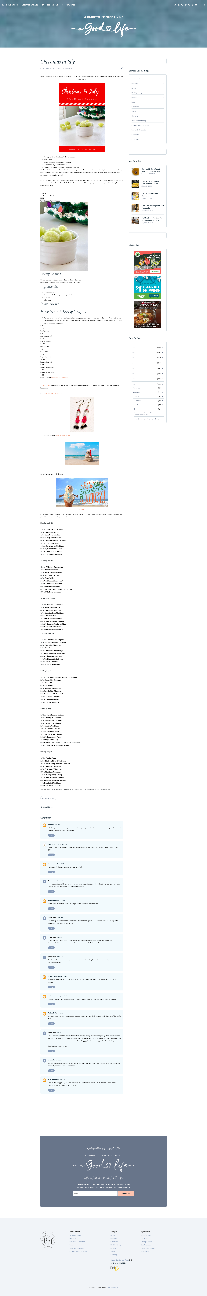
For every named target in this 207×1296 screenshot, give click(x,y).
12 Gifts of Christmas (52, 586)
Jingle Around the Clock (53, 549)
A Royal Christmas (51, 662)
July (134, 409)
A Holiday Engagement (54, 567)
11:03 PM (60, 881)
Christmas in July (48, 798)
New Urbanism (146, 1245)
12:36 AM (63, 1079)
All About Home (137, 79)
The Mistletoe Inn (51, 570)
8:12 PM (65, 976)
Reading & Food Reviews (140, 125)
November (136, 392)
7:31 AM (62, 900)
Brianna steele (53, 864)
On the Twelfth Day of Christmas (56, 694)
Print (42, 198)
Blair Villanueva (53, 1080)
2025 (133, 352)
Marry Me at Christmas (53, 618)
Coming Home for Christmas (55, 540)
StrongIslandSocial (55, 976)
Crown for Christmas (53, 723)
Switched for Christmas (52, 691)
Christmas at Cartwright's (53, 581)
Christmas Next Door (53, 772)
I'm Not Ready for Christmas (55, 642)
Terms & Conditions (148, 1248)
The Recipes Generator (59, 378)
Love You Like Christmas (54, 613)
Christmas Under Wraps (54, 651)
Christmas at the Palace (52, 551)
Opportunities (68, 5)
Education (135, 107)
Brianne (51, 825)
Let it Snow (49, 685)
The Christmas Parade (53, 572)
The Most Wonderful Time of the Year (58, 589)
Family (134, 88)
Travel (134, 111)
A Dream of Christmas (53, 554)
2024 (133, 358)
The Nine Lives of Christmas (55, 761)
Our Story (144, 1238)
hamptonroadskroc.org (62, 435)
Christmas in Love (53, 729)
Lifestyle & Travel (30, 5)
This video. (46, 385)
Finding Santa (51, 758)
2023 (133, 363)
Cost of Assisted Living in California (151, 194)
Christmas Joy (50, 616)
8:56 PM (62, 864)
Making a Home (146, 1242)
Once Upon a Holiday (53, 535)
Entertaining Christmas (53, 720)
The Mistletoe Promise (53, 688)
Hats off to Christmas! (53, 645)
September (137, 401)
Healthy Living (137, 93)
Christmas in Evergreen (55, 640)
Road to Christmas (52, 726)
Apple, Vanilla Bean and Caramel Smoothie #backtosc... (145, 414)
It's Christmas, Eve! (53, 702)
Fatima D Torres (53, 1013)
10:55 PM (65, 996)
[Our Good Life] (103, 26)
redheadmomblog (54, 996)
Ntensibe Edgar (54, 900)
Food (133, 102)
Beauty (134, 97)
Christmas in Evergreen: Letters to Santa (62, 677)
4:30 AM (61, 1060)
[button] (122, 68)
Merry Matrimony (51, 683)
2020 (134, 379)
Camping (135, 116)
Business (46, 5)
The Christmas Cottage (55, 715)
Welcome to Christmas (52, 627)
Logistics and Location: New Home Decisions (146, 420)
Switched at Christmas (55, 529)
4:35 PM (57, 824)
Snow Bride (49, 578)
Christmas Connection (53, 610)
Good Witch (48, 786)
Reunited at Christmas (55, 605)
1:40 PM (62, 1013)
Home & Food (12, 5)
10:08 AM (60, 937)
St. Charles (135, 139)
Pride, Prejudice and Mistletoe (55, 780)
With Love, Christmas (53, 592)
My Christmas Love (52, 648)
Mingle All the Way (51, 740)
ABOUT (55, 5)
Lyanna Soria (52, 1060)
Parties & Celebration (139, 130)
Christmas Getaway (52, 532)
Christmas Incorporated (53, 656)
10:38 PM (60, 1032)
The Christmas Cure (52, 607)
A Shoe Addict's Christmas (54, 621)
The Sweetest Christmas (54, 630)
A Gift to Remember (52, 664)
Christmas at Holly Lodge (53, 659)
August (135, 405)
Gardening (135, 135)
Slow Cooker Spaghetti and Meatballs (152, 207)
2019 (133, 384)
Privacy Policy (146, 1251)
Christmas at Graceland (53, 583)
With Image (44, 201)
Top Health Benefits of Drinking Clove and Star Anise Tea (150, 170)
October (136, 396)
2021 (133, 374)
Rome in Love (49, 742)
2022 (133, 368)
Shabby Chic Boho (54, 844)
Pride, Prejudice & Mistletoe (54, 653)
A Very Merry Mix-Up (54, 775)
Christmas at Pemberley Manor (55, 624)
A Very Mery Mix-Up (53, 538)
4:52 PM (64, 844)
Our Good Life (113, 1287)
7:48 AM (60, 917)
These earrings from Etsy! (52, 393)
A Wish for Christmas (52, 697)
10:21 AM (60, 957)
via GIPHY (81, 509)
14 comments (67, 68)
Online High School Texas (120, 1260)
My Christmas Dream (53, 575)
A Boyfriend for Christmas (54, 546)
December (136, 388)
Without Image (54, 201)
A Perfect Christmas (51, 543)
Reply (51, 835)
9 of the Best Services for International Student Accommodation (151, 219)
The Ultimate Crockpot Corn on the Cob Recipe (151, 182)
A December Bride (52, 731)
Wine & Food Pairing (139, 121)
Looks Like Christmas (53, 680)
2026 (133, 347)
